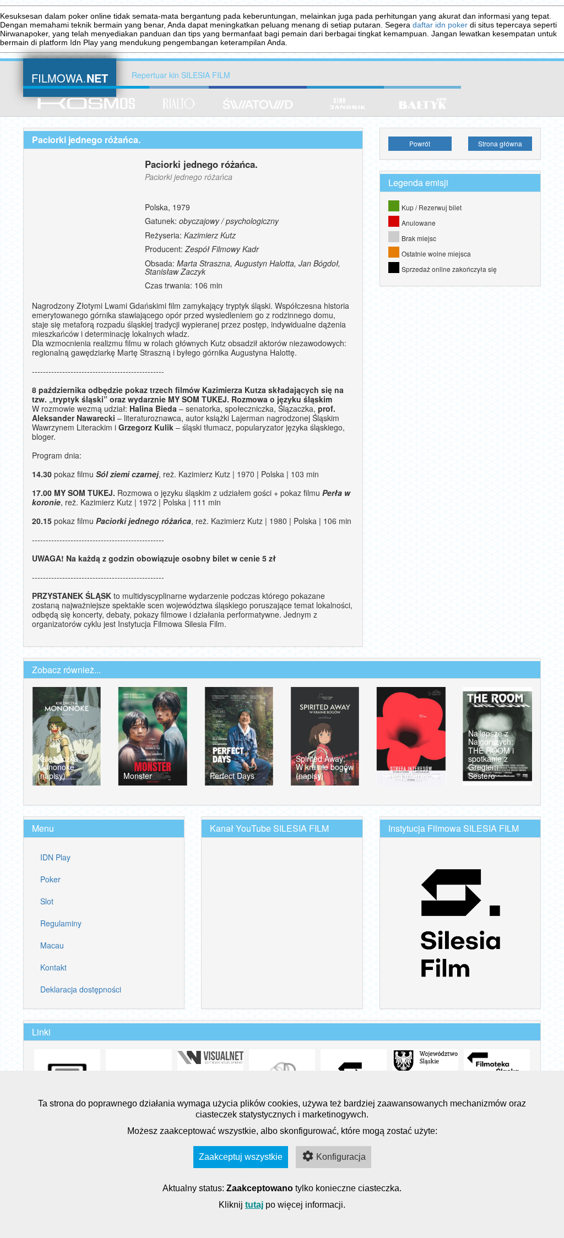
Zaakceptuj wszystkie (241, 1156)
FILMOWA (69, 76)
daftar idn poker (440, 24)
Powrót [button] (419, 143)
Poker (50, 879)
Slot (46, 901)
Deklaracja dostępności (80, 989)
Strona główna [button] (500, 143)
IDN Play (55, 857)
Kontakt (53, 967)
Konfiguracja (341, 1156)
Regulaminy (61, 923)
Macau (52, 945)
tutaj (254, 1204)
